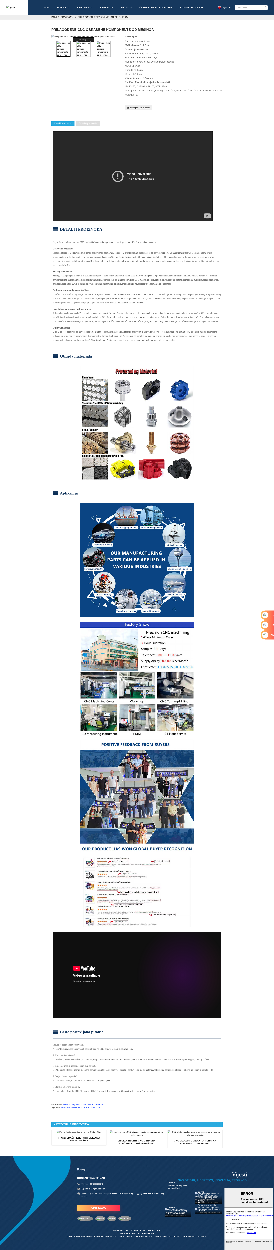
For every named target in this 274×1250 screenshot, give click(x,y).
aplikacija (106, 7)
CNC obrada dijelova (122, 1236)
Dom (47, 7)
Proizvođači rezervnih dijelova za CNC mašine (79, 1139)
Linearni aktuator (140, 1236)
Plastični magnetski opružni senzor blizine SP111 (85, 1104)
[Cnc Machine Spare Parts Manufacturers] (79, 1132)
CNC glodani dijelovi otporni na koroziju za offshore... (195, 1142)
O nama (61, 7)
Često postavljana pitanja (156, 7)
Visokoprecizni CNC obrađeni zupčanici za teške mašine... (137, 1142)
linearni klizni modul (197, 1236)
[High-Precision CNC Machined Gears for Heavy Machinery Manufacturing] (137, 1133)
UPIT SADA (98, 1207)
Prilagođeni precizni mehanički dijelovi (103, 17)
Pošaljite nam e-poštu (140, 108)
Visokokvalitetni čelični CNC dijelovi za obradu (81, 1107)
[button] (115, 49)
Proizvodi (83, 7)
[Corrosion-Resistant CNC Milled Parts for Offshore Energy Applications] (195, 1133)
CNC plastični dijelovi (158, 1236)
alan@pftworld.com (97, 1189)
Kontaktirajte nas (191, 7)
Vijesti (124, 7)
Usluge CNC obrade (178, 1236)
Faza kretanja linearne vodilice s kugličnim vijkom (90, 1236)
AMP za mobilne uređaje (143, 1233)
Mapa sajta (125, 1233)
